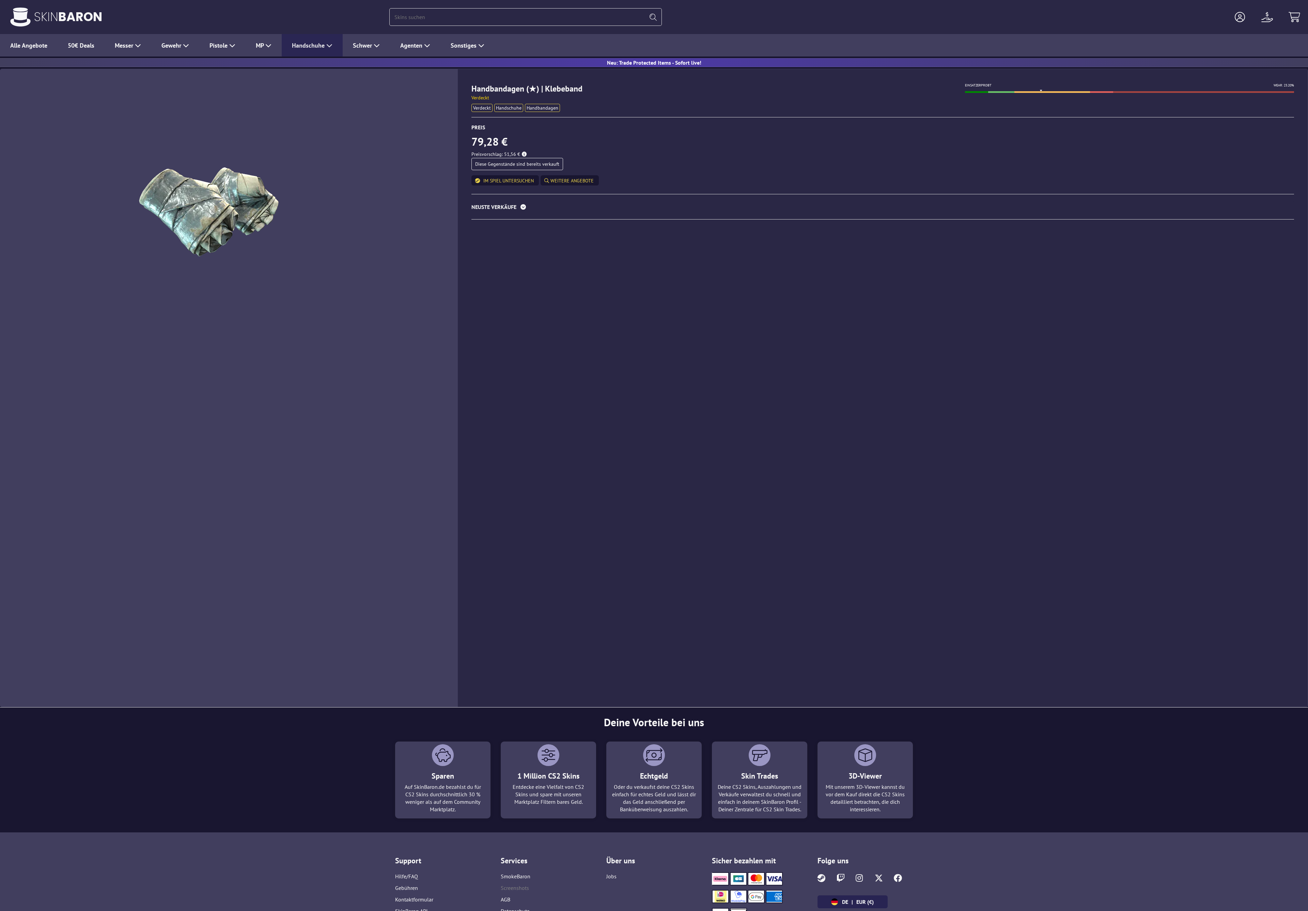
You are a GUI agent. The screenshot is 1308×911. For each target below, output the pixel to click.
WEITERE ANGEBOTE (571, 181)
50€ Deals (81, 45)
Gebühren (406, 887)
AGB (505, 899)
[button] (1240, 17)
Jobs (611, 876)
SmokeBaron (515, 876)
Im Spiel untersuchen (508, 181)
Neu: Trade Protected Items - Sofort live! (654, 62)
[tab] (882, 208)
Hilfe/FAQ (406, 876)
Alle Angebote (28, 45)
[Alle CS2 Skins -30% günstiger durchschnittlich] (20, 17)
